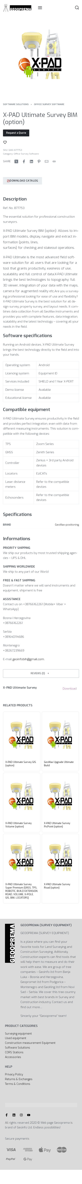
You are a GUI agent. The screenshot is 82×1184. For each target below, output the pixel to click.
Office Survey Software (49, 104)
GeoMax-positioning (67, 524)
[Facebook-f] (6, 1115)
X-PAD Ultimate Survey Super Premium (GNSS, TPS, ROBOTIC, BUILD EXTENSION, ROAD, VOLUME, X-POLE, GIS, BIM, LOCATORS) (21, 891)
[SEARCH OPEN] (77, 8)
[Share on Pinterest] (39, 161)
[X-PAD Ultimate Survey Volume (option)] (21, 796)
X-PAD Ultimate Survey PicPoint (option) (57, 825)
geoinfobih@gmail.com (28, 659)
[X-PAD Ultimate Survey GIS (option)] (21, 735)
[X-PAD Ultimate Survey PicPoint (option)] (60, 796)
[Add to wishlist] (5, 142)
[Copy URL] (54, 161)
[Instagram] (21, 1115)
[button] (41, 673)
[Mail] (46, 161)
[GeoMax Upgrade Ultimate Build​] (60, 735)
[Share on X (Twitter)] (16, 161)
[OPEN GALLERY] (41, 55)
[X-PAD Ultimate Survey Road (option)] (60, 857)
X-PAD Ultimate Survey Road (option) (57, 886)
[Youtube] (28, 1115)
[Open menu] (40, 7)
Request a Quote (16, 132)
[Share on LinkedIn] (31, 161)
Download (70, 689)
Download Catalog (24, 180)
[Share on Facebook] (24, 161)
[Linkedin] (14, 1115)
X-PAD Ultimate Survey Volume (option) (18, 825)
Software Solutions (16, 104)
